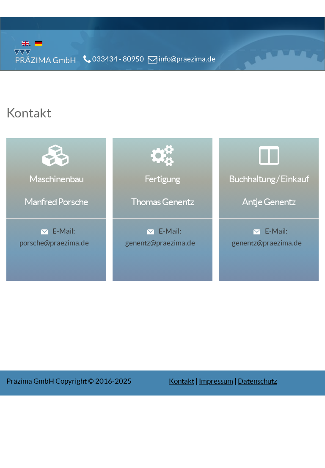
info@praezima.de (186, 59)
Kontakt (181, 381)
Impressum (216, 381)
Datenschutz (257, 381)
